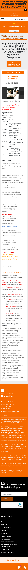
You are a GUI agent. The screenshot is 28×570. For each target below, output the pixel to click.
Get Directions (4, 415)
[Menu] (2, 19)
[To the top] (22, 560)
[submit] (25, 10)
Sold (2, 519)
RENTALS (4, 533)
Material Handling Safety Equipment (10, 256)
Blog (2, 522)
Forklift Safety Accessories (8, 254)
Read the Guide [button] (14, 31)
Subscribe (6, 499)
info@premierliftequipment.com (11, 411)
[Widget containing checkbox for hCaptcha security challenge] (12, 505)
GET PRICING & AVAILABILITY (13, 77)
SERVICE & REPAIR (6, 516)
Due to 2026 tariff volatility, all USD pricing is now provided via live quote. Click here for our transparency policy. (13, 465)
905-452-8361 (14, 15)
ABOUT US (4, 524)
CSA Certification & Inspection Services (11, 259)
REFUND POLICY (6, 539)
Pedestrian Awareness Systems (9, 258)
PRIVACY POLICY (6, 536)
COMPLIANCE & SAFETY (8, 542)
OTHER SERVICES (6, 527)
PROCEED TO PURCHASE (13, 72)
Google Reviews (11, 421)
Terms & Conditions (7, 552)
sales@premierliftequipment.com (12, 265)
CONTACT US (5, 549)
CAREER (3, 530)
